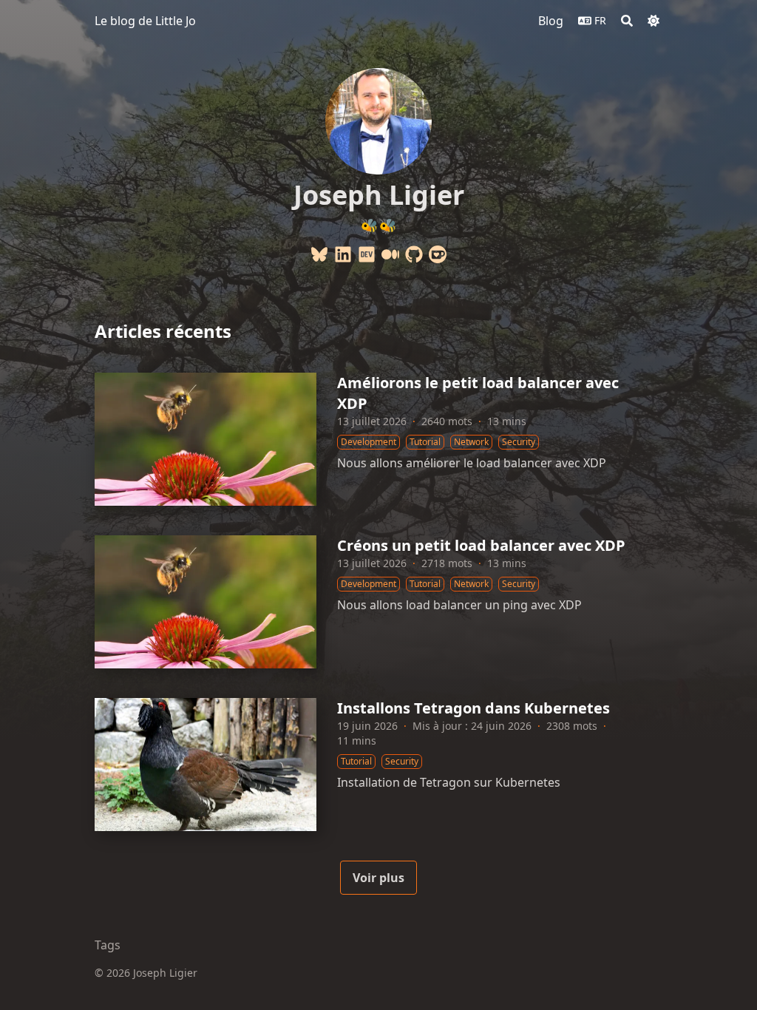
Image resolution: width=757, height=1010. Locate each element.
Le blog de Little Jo (145, 21)
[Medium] (390, 254)
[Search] (627, 21)
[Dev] (366, 254)
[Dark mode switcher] (653, 21)
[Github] (414, 254)
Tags (107, 945)
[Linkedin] (343, 254)
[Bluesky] (319, 254)
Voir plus (378, 878)
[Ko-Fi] (437, 254)
